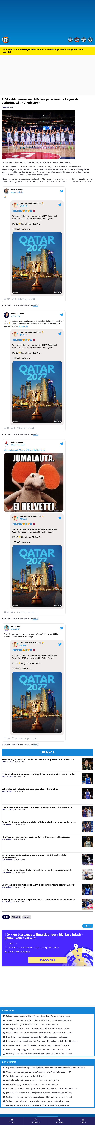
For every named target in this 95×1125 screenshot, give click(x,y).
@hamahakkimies (18, 445)
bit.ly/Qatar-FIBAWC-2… (31, 224)
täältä (35, 305)
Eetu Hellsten (7, 824)
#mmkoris (23, 326)
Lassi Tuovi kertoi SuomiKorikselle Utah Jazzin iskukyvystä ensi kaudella (37, 870)
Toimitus (5, 107)
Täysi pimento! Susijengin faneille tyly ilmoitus (26, 1076)
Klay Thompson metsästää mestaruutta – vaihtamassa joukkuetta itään (36, 837)
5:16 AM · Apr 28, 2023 (25, 428)
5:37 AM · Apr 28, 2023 (25, 612)
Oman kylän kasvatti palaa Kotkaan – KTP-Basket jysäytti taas (33, 1080)
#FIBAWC (16, 229)
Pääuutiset (16, 917)
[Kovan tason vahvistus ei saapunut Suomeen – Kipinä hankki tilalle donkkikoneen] (87, 859)
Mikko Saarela (7, 762)
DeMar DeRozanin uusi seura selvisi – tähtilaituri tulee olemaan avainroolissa (39, 822)
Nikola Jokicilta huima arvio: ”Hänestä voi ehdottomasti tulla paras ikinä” (37, 807)
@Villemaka (15, 316)
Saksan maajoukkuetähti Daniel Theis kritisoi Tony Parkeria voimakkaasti (38, 759)
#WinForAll (26, 229)
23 (16, 738)
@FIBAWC (23, 206)
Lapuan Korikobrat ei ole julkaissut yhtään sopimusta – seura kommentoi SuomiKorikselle (45, 1067)
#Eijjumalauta (10, 450)
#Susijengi (40, 450)
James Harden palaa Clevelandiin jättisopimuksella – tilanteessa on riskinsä (39, 1093)
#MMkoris (20, 450)
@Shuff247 (15, 629)
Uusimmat (9, 1010)
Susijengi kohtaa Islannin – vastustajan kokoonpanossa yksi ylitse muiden (38, 1101)
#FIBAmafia (31, 450)
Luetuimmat (10, 1062)
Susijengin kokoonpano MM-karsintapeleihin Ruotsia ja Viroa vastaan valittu (39, 774)
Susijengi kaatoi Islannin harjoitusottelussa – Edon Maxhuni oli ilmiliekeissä (38, 899)
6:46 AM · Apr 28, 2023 (27, 738)
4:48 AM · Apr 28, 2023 (26, 299)
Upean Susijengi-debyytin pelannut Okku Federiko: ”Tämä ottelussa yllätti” (38, 884)
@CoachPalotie (17, 192)
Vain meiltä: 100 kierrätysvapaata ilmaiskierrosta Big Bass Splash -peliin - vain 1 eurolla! (43, 50)
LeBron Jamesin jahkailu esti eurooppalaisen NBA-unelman (30, 789)
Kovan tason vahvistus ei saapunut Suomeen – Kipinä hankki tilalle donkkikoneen (34, 856)
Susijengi (27, 917)
